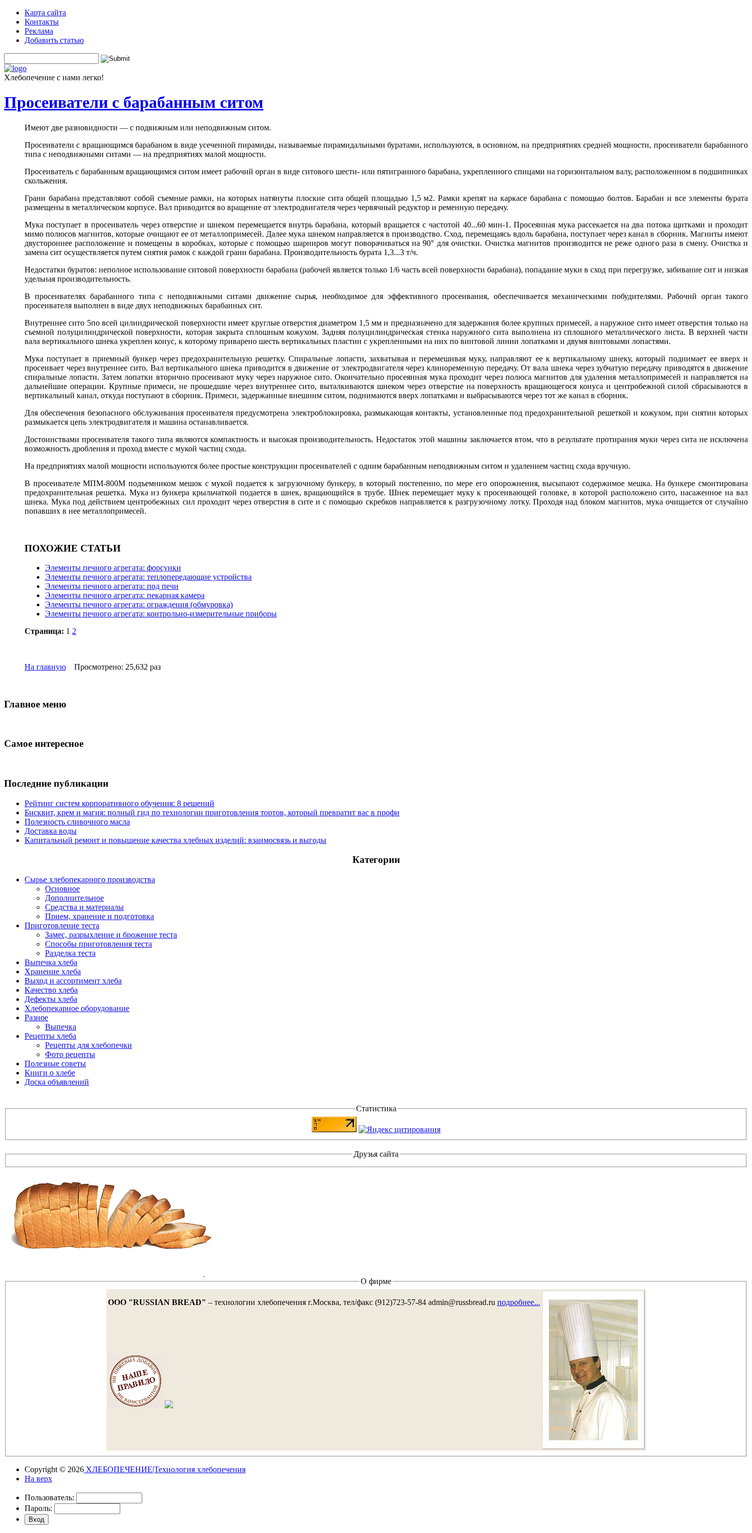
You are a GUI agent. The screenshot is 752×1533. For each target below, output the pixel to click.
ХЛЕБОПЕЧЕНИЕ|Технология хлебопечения (165, 1469)
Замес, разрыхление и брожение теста (111, 934)
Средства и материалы (84, 907)
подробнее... (518, 1302)
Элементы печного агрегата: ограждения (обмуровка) (139, 604)
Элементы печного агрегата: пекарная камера (125, 595)
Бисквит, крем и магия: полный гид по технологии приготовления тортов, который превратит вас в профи (212, 812)
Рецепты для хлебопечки (88, 1045)
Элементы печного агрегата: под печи (112, 586)
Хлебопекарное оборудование (77, 1008)
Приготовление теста (62, 925)
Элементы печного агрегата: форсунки (113, 567)
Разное (36, 1017)
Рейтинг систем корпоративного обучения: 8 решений (119, 803)
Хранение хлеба (53, 971)
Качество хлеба (51, 990)
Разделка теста (70, 953)
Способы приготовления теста (98, 944)
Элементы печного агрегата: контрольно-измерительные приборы (161, 613)
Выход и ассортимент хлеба (73, 980)
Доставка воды (51, 831)
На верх (38, 1478)
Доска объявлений (57, 1082)
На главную (45, 666)
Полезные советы (55, 1063)
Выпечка (60, 1026)
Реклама (39, 31)
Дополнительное (74, 898)
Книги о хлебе (50, 1072)
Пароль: (38, 1508)
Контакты (42, 21)
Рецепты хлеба (50, 1036)
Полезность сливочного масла (77, 821)
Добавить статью (54, 40)
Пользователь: (49, 1497)
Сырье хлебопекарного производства (90, 879)
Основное (62, 888)
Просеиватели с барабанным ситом (133, 102)
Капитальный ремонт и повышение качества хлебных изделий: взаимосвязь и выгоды (175, 840)
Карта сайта (45, 12)
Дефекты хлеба (51, 999)
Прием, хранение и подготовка (99, 916)
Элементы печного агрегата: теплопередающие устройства (148, 577)
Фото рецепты (70, 1054)
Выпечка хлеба (51, 962)
